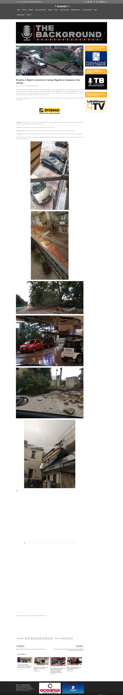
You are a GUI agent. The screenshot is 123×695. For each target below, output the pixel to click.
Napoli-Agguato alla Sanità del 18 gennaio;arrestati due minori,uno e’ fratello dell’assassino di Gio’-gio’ (57, 670)
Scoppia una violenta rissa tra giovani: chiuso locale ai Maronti (41, 668)
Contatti (29, 14)
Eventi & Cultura (64, 9)
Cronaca (31, 9)
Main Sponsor (20, 14)
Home (18, 9)
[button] (61, 32)
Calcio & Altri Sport (40, 9)
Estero (56, 9)
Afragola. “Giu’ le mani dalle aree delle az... (32, 1)
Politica (24, 9)
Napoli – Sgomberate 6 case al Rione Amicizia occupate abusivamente (74, 668)
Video (95, 9)
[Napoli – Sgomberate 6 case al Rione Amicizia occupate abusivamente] (74, 661)
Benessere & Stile (75, 9)
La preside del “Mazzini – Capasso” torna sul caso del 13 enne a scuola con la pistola (24, 666)
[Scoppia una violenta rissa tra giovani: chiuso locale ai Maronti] (41, 661)
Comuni (50, 9)
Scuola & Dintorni (87, 9)
